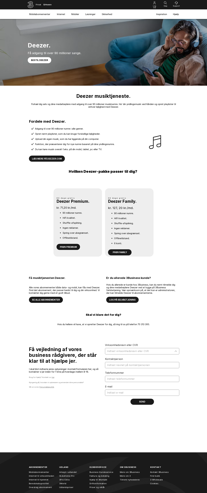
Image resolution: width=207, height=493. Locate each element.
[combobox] (140, 351)
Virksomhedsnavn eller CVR (121, 345)
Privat (38, 4)
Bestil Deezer (39, 60)
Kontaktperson (114, 358)
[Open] (176, 351)
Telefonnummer (114, 372)
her (53, 377)
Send (142, 401)
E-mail (108, 386)
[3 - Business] (30, 4)
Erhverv (47, 4)
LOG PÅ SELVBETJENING (122, 299)
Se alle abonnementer (46, 299)
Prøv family (120, 252)
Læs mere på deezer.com (47, 158)
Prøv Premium (68, 247)
